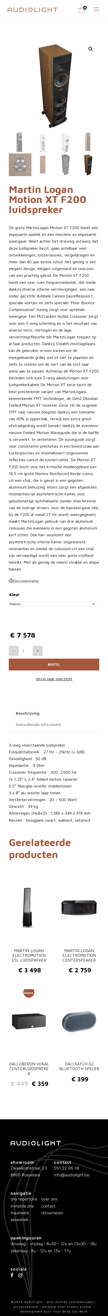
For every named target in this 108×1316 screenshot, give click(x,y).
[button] (90, 49)
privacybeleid (26, 1306)
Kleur (14, 594)
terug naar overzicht (54, 678)
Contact (48, 1205)
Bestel (54, 664)
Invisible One (22, 1205)
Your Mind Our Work (70, 1311)
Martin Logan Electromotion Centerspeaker (79, 955)
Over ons (49, 1198)
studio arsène (79, 1306)
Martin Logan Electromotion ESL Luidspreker (29, 955)
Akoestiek (19, 1219)
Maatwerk (20, 1212)
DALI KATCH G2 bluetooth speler (79, 1066)
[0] (82, 11)
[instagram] (20, 1276)
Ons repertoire (24, 1198)
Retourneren (52, 1212)
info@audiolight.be (71, 1174)
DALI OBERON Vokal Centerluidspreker (29, 1069)
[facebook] (12, 1276)
